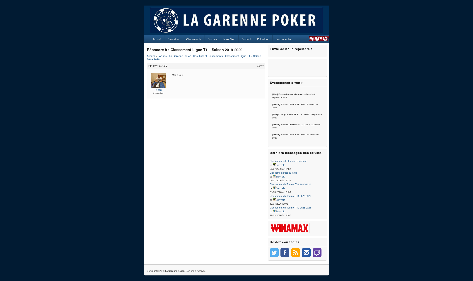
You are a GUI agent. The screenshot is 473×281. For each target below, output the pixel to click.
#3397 (260, 66)
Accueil (157, 39)
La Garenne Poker (180, 56)
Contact (246, 39)
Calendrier (174, 39)
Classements (193, 39)
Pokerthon (263, 39)
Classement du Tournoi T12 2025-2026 (290, 184)
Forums (212, 39)
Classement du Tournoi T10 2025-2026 (290, 207)
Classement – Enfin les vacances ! (288, 161)
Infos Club (229, 39)
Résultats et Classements (208, 56)
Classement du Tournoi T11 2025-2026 (290, 196)
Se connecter (283, 39)
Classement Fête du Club (283, 172)
